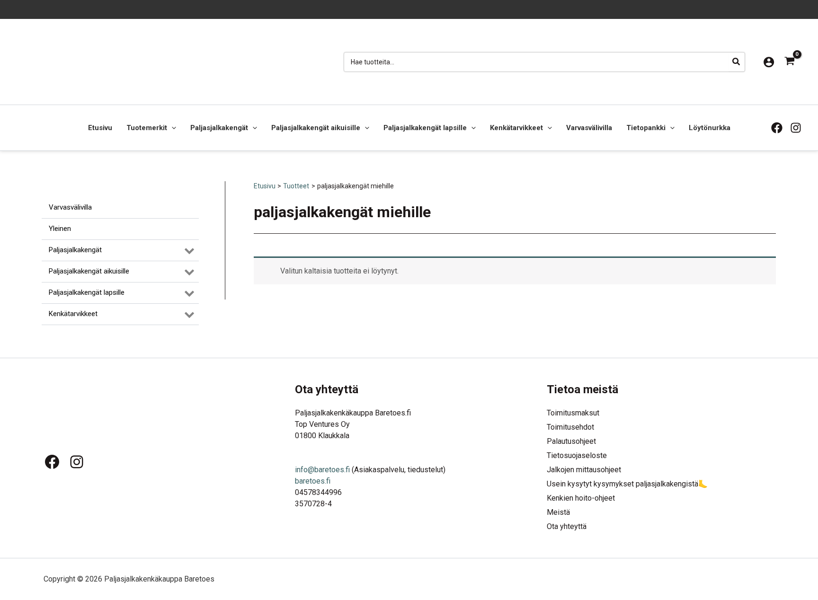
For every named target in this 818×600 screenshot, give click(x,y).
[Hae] (737, 62)
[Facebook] (776, 127)
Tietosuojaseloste (577, 455)
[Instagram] (795, 127)
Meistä (558, 512)
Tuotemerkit (146, 128)
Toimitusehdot (570, 427)
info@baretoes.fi (322, 469)
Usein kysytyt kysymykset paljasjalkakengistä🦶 (627, 483)
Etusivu (100, 128)
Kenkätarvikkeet (516, 128)
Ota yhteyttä (567, 526)
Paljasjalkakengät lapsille (425, 128)
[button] (171, 127)
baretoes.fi (312, 480)
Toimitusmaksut (573, 412)
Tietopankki (646, 128)
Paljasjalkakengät (219, 128)
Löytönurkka (709, 128)
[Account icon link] (768, 62)
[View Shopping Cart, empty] (789, 62)
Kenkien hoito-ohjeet (581, 498)
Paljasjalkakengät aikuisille (315, 128)
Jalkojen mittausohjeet (584, 469)
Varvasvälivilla (589, 128)
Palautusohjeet (571, 441)
